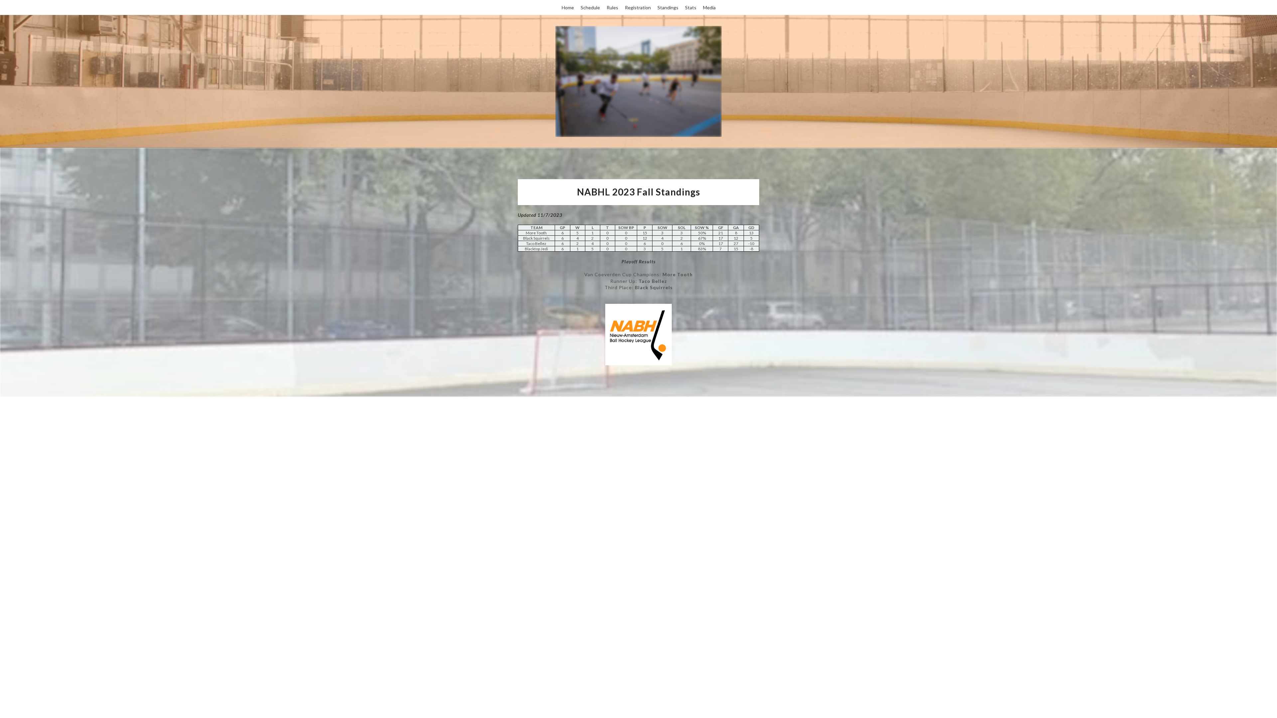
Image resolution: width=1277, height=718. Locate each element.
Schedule (590, 7)
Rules (612, 7)
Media (709, 7)
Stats (690, 7)
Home (568, 7)
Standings (667, 7)
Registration (638, 7)
